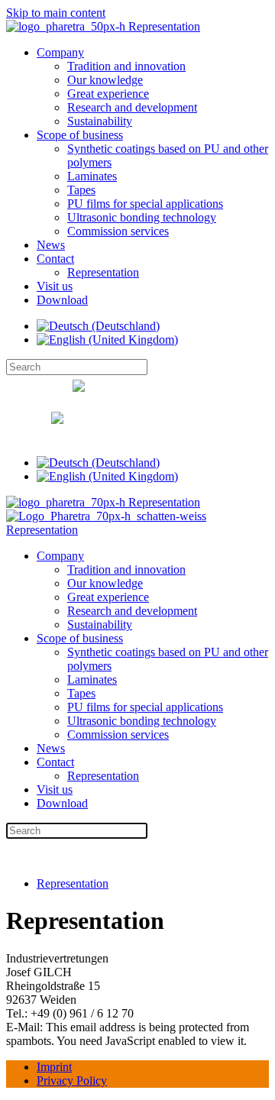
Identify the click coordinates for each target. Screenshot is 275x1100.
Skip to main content (55, 12)
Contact (55, 258)
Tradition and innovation (126, 66)
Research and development (132, 107)
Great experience (108, 93)
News (51, 244)
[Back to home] (103, 26)
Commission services (118, 231)
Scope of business (80, 134)
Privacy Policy (72, 1080)
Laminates (92, 176)
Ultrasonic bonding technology (141, 217)
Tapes (81, 189)
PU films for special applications (145, 203)
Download (62, 299)
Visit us (55, 286)
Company (60, 52)
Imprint (54, 1066)
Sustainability (99, 121)
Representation (103, 272)
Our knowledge (105, 79)
